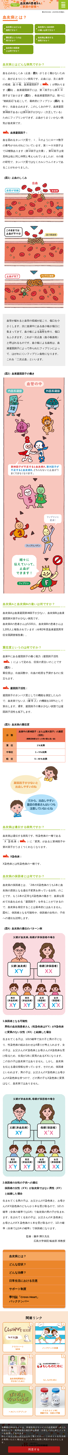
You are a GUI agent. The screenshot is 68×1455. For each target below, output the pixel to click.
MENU (63, 4)
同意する (34, 1449)
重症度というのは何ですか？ (13, 39)
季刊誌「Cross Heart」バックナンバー (24, 1299)
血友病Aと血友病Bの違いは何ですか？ (46, 28)
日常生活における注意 (23, 1280)
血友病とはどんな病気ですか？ (13, 28)
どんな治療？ (17, 1272)
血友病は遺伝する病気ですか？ (45, 39)
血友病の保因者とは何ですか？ (12, 49)
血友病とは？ (17, 1256)
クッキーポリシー (19, 1436)
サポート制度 (17, 1288)
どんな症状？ (17, 1264)
